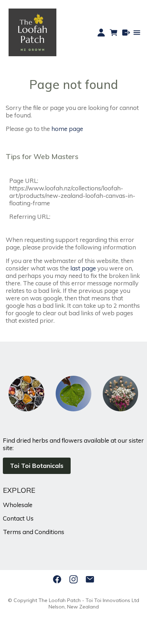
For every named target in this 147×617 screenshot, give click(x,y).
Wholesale (17, 504)
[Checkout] (126, 32)
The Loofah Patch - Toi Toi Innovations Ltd (89, 600)
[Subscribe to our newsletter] (89, 579)
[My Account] (101, 32)
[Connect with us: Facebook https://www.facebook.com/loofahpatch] (57, 579)
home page (67, 128)
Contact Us (18, 518)
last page (83, 268)
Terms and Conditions (33, 532)
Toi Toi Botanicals (37, 465)
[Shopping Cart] (113, 32)
